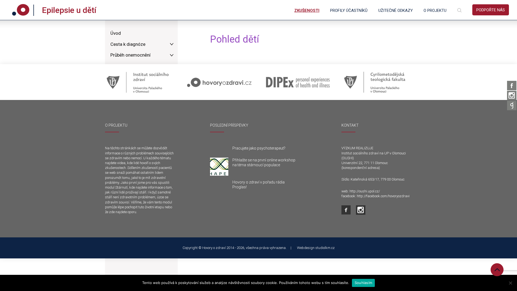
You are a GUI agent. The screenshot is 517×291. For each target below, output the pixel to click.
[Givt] (511, 105)
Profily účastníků (349, 10)
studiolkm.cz (325, 248)
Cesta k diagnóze (127, 44)
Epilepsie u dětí (69, 10)
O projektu (435, 10)
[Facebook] (511, 85)
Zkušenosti (306, 10)
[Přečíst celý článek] (219, 167)
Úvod (115, 33)
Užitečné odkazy (395, 10)
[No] (510, 283)
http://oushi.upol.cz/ (365, 191)
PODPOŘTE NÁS (490, 10)
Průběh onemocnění (130, 55)
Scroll (497, 269)
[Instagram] (511, 95)
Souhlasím (363, 282)
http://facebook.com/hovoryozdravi (383, 196)
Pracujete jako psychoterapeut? (258, 148)
